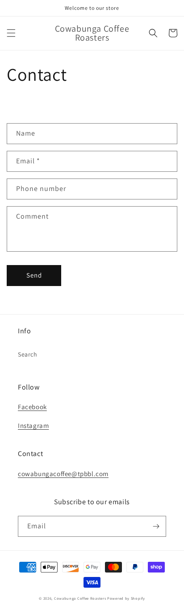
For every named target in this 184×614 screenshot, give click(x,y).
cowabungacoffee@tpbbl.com (63, 473)
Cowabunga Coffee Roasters (80, 598)
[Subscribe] (156, 526)
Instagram (33, 425)
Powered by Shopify (126, 598)
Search (28, 354)
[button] (11, 33)
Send (34, 275)
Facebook (32, 406)
